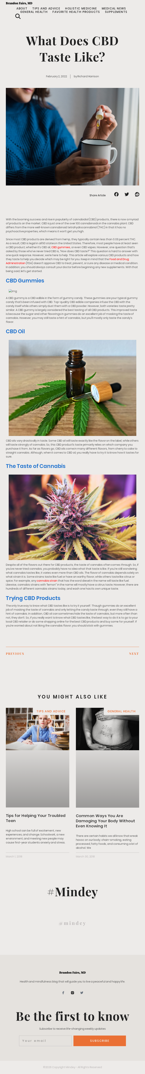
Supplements (116, 12)
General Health (34, 12)
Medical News (114, 8)
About (21, 8)
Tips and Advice (46, 8)
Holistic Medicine (81, 8)
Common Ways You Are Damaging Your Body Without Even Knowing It (105, 821)
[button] (18, 16)
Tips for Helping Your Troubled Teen (36, 818)
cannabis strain (47, 581)
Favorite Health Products (76, 12)
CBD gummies (60, 247)
